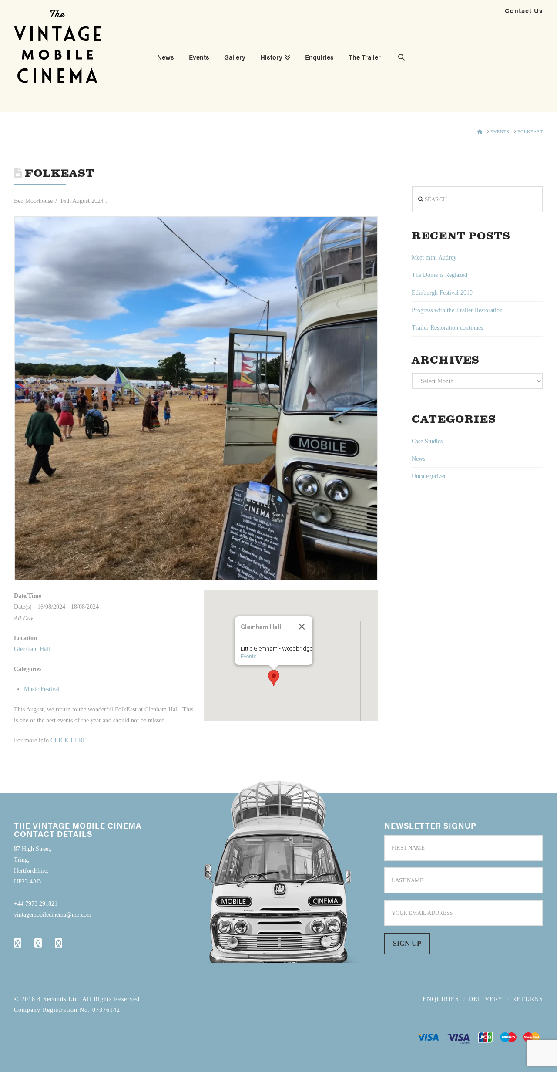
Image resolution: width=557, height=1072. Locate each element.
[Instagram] (58, 943)
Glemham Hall (32, 649)
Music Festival (42, 689)
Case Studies (427, 441)
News (418, 458)
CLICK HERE (68, 740)
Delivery (486, 999)
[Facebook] (17, 943)
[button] (273, 678)
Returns (527, 999)
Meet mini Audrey (434, 257)
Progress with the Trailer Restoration (457, 310)
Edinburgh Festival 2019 (442, 293)
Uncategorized (429, 476)
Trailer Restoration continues (447, 327)
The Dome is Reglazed (439, 275)
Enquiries (441, 999)
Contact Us (524, 10)
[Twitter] (38, 943)
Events (248, 656)
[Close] (301, 626)
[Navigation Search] (397, 58)
